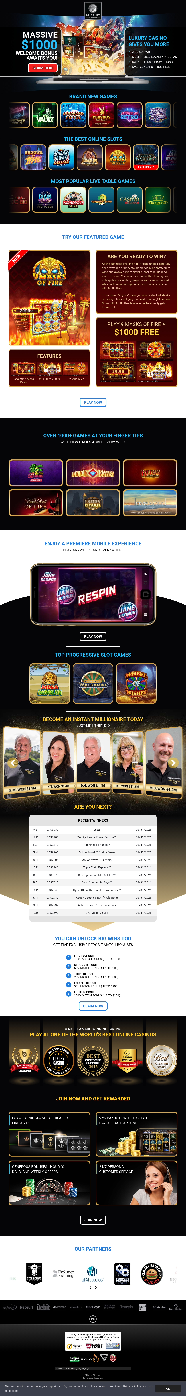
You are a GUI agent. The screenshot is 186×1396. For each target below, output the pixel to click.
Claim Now (93, 1006)
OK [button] (168, 1388)
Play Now (93, 402)
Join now (93, 1220)
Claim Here (42, 68)
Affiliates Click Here (93, 1375)
